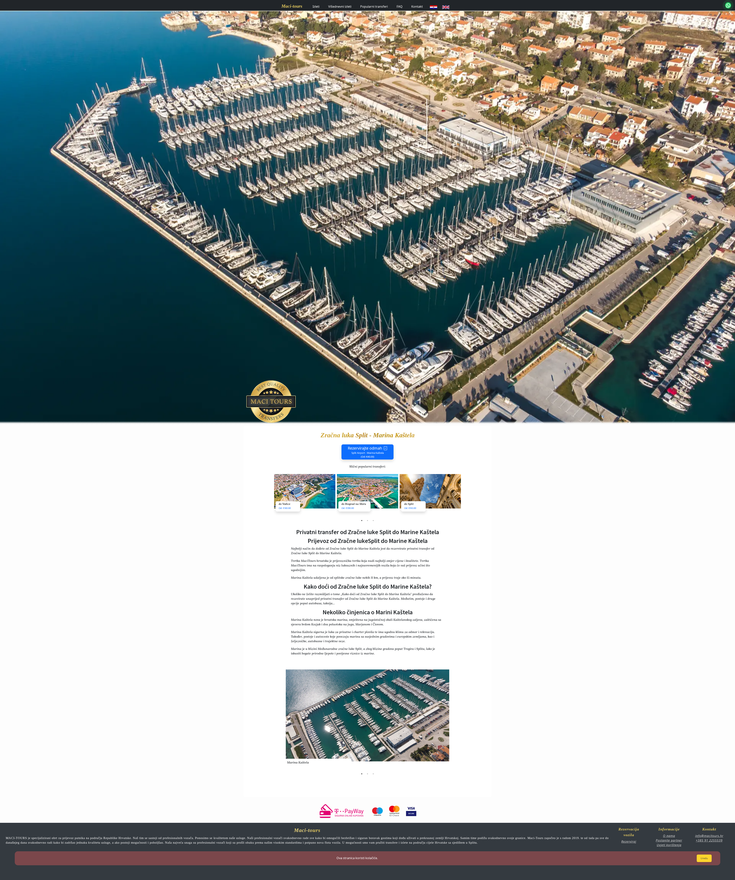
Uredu (704, 858)
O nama (669, 836)
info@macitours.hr (709, 836)
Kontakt (417, 6)
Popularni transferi (374, 6)
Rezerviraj (628, 841)
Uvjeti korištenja (669, 845)
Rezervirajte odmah (366, 452)
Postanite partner (669, 840)
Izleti (316, 6)
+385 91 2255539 (709, 840)
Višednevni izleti (339, 6)
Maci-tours (291, 6)
